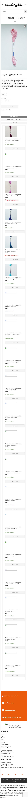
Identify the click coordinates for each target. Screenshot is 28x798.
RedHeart (3, 741)
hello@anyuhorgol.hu (14, 726)
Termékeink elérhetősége (7, 752)
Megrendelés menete (6, 750)
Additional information (14, 120)
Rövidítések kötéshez (6, 766)
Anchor (3, 737)
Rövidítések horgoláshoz (7, 764)
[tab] (14, 117)
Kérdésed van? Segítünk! (7, 756)
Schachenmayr (5, 744)
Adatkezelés (4, 755)
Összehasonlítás (7, 110)
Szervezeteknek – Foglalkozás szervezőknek (12, 767)
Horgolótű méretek (6, 762)
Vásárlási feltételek (6, 753)
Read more (15, 204)
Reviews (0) (14, 123)
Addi (2, 734)
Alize (2, 736)
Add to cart (10, 107)
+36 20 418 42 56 (16, 727)
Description (14, 117)
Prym (2, 739)
